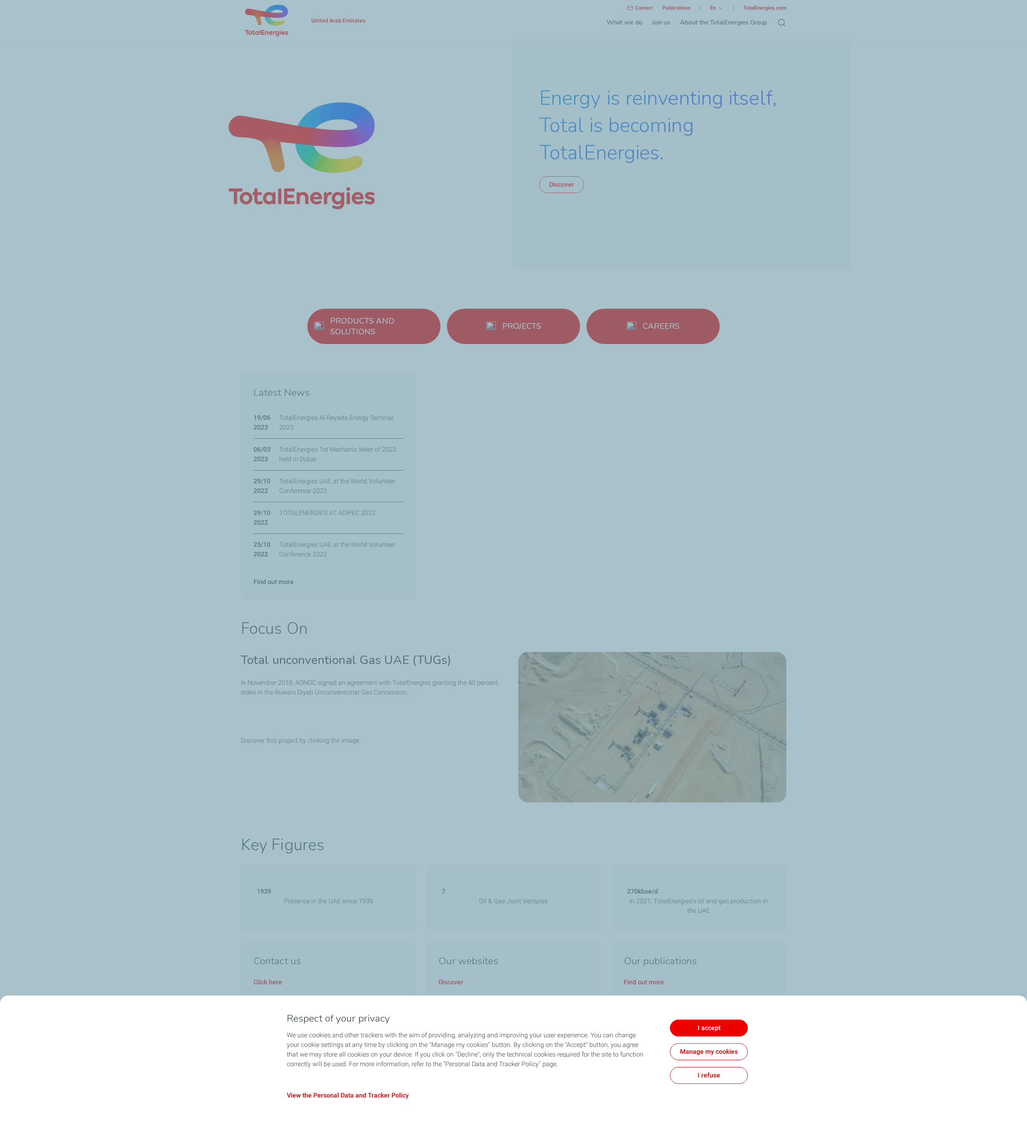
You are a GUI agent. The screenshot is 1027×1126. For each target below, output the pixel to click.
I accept (709, 1028)
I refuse (709, 1075)
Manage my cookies (709, 1051)
